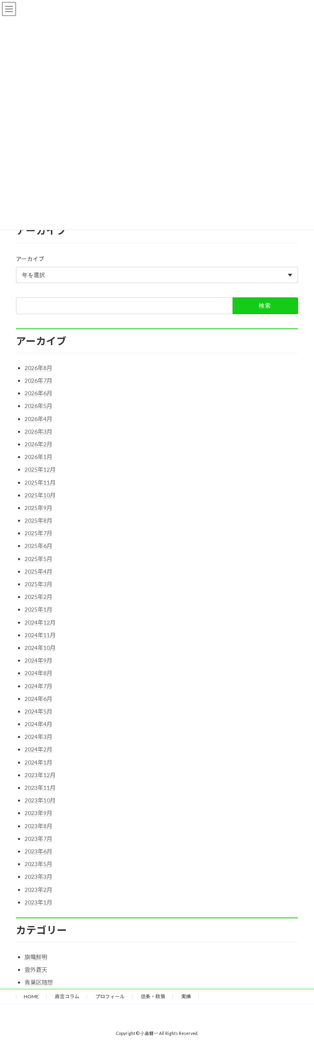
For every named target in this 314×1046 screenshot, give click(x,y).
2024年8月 (38, 672)
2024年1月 (38, 762)
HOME (31, 996)
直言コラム (67, 996)
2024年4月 (38, 723)
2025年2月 (38, 596)
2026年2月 (38, 444)
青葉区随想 (39, 982)
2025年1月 (38, 609)
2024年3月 (38, 736)
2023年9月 (38, 812)
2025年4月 (38, 571)
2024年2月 (38, 749)
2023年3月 (38, 876)
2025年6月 (38, 545)
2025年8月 (38, 520)
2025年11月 (40, 482)
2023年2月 (38, 889)
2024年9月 (38, 660)
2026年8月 (38, 367)
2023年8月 (38, 825)
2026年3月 (38, 431)
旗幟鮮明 (36, 956)
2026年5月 (38, 405)
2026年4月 (38, 418)
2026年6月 (38, 393)
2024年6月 (38, 698)
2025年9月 (38, 507)
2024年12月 (40, 622)
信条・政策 (153, 996)
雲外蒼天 (36, 969)
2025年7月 (38, 533)
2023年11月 (40, 787)
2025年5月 (38, 558)
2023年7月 (38, 838)
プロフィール (110, 996)
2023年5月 (38, 863)
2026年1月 (38, 456)
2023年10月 (40, 800)
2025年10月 (40, 495)
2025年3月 (38, 584)
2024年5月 (38, 711)
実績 (186, 996)
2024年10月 (40, 647)
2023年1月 (38, 902)
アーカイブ (30, 258)
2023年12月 (40, 774)
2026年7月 (38, 380)
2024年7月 (38, 686)
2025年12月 (40, 469)
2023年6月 (38, 851)
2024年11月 (40, 635)
